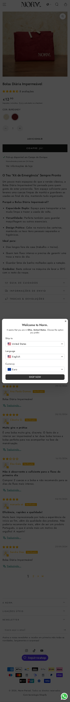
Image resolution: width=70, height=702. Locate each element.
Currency (10, 363)
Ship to (9, 338)
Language (10, 351)
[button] (35, 344)
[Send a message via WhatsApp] (64, 696)
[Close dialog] (65, 321)
